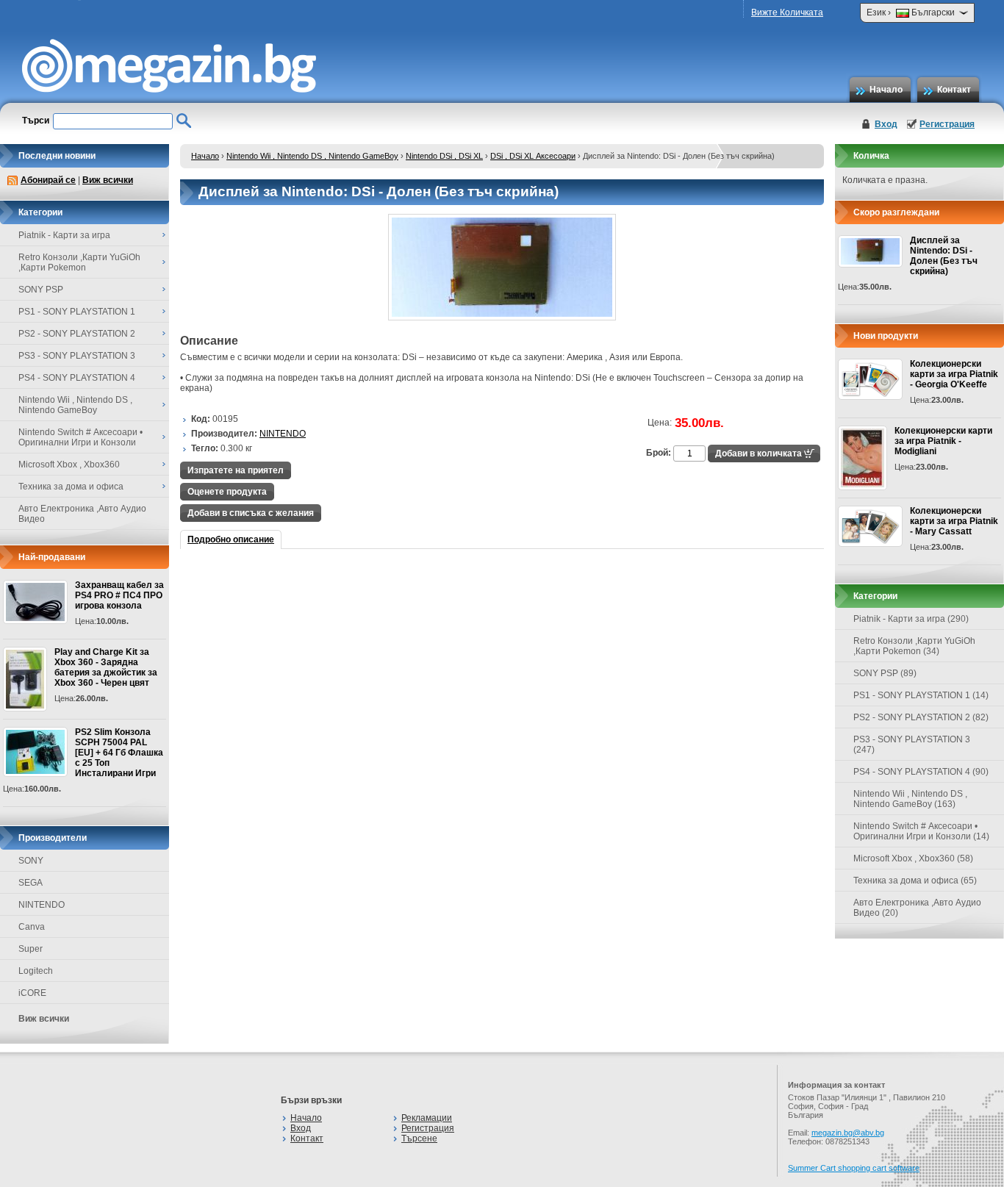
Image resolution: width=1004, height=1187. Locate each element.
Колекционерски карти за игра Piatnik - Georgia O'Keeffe (954, 374)
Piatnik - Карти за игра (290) (911, 619)
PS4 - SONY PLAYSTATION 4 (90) (921, 772)
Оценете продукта (227, 492)
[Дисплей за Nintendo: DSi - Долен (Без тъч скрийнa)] (502, 317)
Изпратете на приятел (235, 470)
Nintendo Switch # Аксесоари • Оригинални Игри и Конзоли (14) (921, 831)
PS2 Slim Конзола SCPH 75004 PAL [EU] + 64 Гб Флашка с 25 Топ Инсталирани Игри (119, 752)
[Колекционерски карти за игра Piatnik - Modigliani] (862, 458)
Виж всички (107, 180)
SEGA (30, 883)
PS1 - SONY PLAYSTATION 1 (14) (921, 695)
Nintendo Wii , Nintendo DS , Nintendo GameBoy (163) (910, 799)
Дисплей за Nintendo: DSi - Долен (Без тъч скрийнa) (944, 255)
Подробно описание (230, 539)
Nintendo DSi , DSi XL (444, 155)
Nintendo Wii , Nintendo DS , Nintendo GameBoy (312, 155)
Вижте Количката (787, 12)
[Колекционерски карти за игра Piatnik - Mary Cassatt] (870, 526)
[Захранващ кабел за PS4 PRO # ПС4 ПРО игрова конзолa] (35, 602)
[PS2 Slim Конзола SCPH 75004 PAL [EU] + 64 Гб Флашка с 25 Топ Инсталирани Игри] (35, 752)
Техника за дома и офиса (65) (915, 880)
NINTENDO (41, 905)
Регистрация (947, 124)
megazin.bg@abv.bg (847, 1132)
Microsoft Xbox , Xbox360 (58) (913, 858)
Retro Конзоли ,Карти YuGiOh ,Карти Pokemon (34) (914, 646)
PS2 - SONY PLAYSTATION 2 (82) (921, 717)
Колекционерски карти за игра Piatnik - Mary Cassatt (954, 521)
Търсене (419, 1138)
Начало (886, 90)
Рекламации (426, 1118)
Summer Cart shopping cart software (853, 1167)
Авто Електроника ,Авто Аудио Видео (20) (917, 907)
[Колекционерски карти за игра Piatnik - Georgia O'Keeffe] (870, 379)
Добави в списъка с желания (250, 513)
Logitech (35, 971)
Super (30, 949)
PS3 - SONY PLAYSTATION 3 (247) (911, 744)
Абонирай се (48, 180)
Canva (31, 927)
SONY (30, 861)
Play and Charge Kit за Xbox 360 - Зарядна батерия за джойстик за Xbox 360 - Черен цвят (105, 667)
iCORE (32, 993)
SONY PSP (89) (885, 673)
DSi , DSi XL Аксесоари (532, 155)
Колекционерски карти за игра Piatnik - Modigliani (943, 441)
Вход (886, 124)
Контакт (954, 90)
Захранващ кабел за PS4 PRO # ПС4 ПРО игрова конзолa (119, 595)
